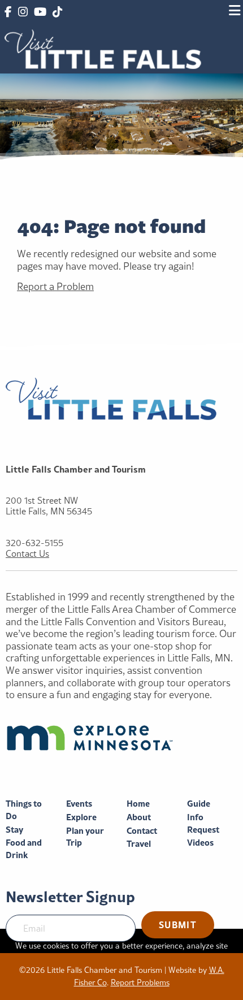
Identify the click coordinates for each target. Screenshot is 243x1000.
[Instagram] (22, 12)
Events (79, 803)
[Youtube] (40, 12)
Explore (81, 817)
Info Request (203, 823)
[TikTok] (57, 12)
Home (138, 803)
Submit (178, 924)
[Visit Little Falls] (103, 48)
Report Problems (140, 982)
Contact (142, 831)
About (139, 817)
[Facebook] (8, 12)
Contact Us (27, 553)
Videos (200, 843)
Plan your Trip (85, 837)
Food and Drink (24, 849)
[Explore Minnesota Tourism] (121, 738)
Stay (14, 830)
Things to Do (24, 810)
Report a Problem (55, 286)
